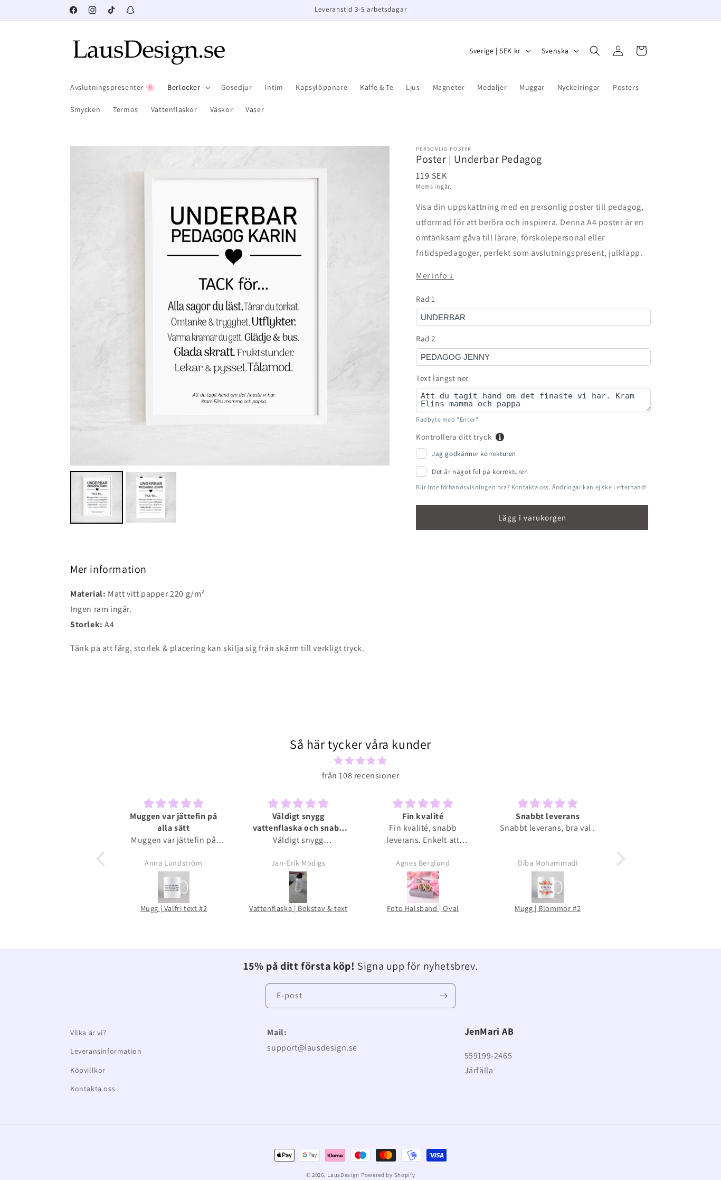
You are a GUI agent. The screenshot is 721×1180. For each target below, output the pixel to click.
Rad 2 (425, 338)
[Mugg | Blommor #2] (547, 887)
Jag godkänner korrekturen (474, 453)
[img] (360, 761)
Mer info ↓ (435, 275)
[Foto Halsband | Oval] (422, 887)
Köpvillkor (88, 1070)
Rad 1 (425, 299)
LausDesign (343, 1174)
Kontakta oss (92, 1088)
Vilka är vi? (88, 1032)
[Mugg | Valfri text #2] (173, 887)
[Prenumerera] (443, 995)
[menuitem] (96, 497)
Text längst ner (442, 378)
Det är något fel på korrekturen (480, 471)
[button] (187, 87)
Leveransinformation (105, 1051)
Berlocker (183, 87)
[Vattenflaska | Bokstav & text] (298, 887)
